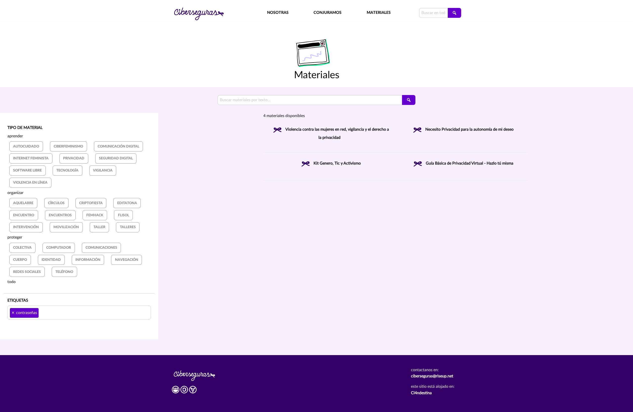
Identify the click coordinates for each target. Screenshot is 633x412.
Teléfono (64, 272)
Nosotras (278, 13)
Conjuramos (327, 13)
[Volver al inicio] (205, 10)
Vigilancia (103, 170)
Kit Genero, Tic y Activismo (337, 163)
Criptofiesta (91, 203)
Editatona (127, 203)
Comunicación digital (118, 146)
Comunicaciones (101, 247)
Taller (99, 227)
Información (87, 260)
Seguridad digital (116, 158)
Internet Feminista (30, 158)
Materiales (379, 13)
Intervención (26, 227)
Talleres (128, 227)
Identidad (51, 260)
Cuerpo (20, 260)
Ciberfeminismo (68, 146)
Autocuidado (26, 146)
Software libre (27, 170)
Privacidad (73, 158)
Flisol (123, 215)
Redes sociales (27, 272)
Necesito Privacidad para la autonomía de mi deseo (469, 129)
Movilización (66, 227)
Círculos (56, 203)
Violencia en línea (30, 182)
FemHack (94, 215)
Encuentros (60, 215)
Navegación (126, 260)
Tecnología (67, 170)
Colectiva (22, 247)
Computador (58, 247)
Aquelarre (23, 203)
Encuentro (23, 215)
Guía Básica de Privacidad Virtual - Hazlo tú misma (469, 163)
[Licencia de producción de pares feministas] (184, 391)
